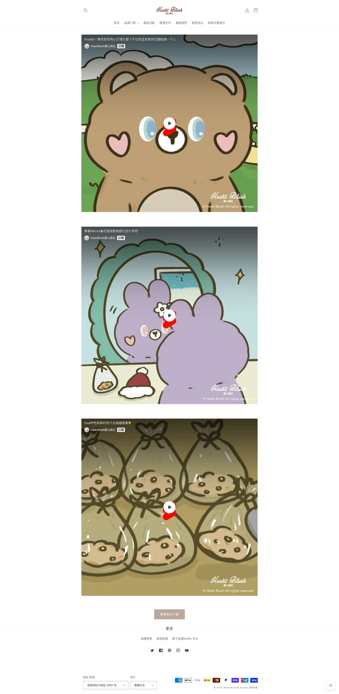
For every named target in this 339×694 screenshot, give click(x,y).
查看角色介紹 (169, 614)
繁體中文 (139, 685)
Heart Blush (230, 687)
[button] (85, 10)
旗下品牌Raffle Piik (185, 639)
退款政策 (162, 639)
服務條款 (146, 639)
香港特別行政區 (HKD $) (102, 685)
